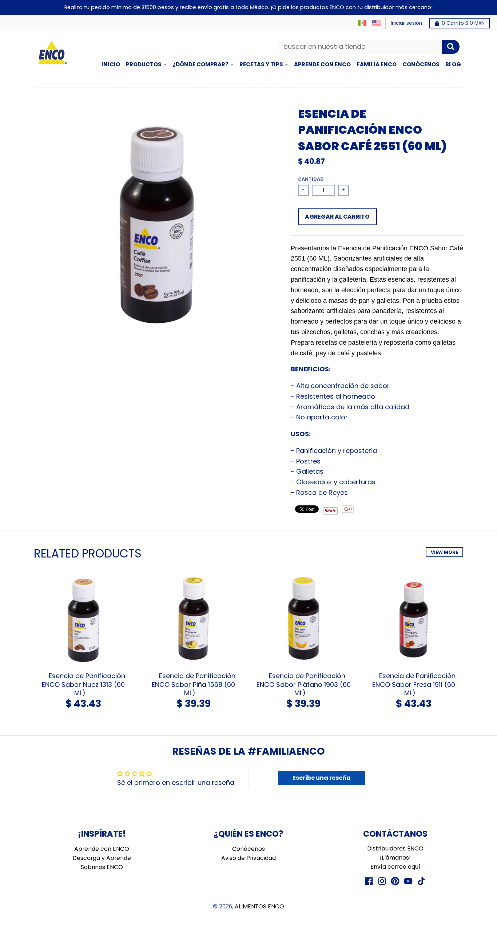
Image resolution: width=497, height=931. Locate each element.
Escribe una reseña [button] (322, 778)
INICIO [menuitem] (111, 64)
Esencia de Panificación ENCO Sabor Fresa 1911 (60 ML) (414, 684)
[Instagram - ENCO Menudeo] (382, 881)
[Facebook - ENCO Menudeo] (369, 881)
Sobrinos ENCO (102, 867)
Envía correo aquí (395, 866)
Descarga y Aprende (101, 858)
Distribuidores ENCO (395, 848)
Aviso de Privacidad (248, 858)
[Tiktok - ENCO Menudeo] (421, 881)
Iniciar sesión (406, 23)
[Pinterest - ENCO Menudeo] (395, 881)
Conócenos (248, 849)
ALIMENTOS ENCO (259, 906)
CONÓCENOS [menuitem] (421, 64)
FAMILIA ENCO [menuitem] (377, 64)
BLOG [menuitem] (453, 64)
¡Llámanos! (395, 857)
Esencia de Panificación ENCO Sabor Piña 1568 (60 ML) (193, 684)
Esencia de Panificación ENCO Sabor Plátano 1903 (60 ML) (304, 684)
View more (444, 552)
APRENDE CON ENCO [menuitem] (322, 64)
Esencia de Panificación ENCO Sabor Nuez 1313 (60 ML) (83, 684)
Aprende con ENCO (101, 849)
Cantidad (311, 179)
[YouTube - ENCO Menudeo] (408, 881)
